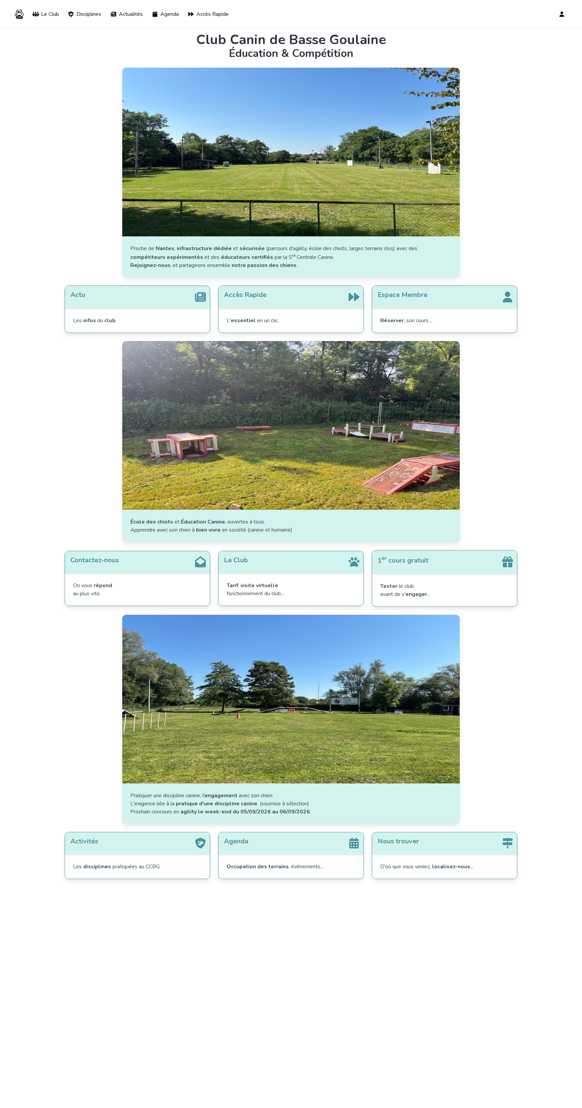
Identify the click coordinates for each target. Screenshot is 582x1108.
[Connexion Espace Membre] (562, 14)
